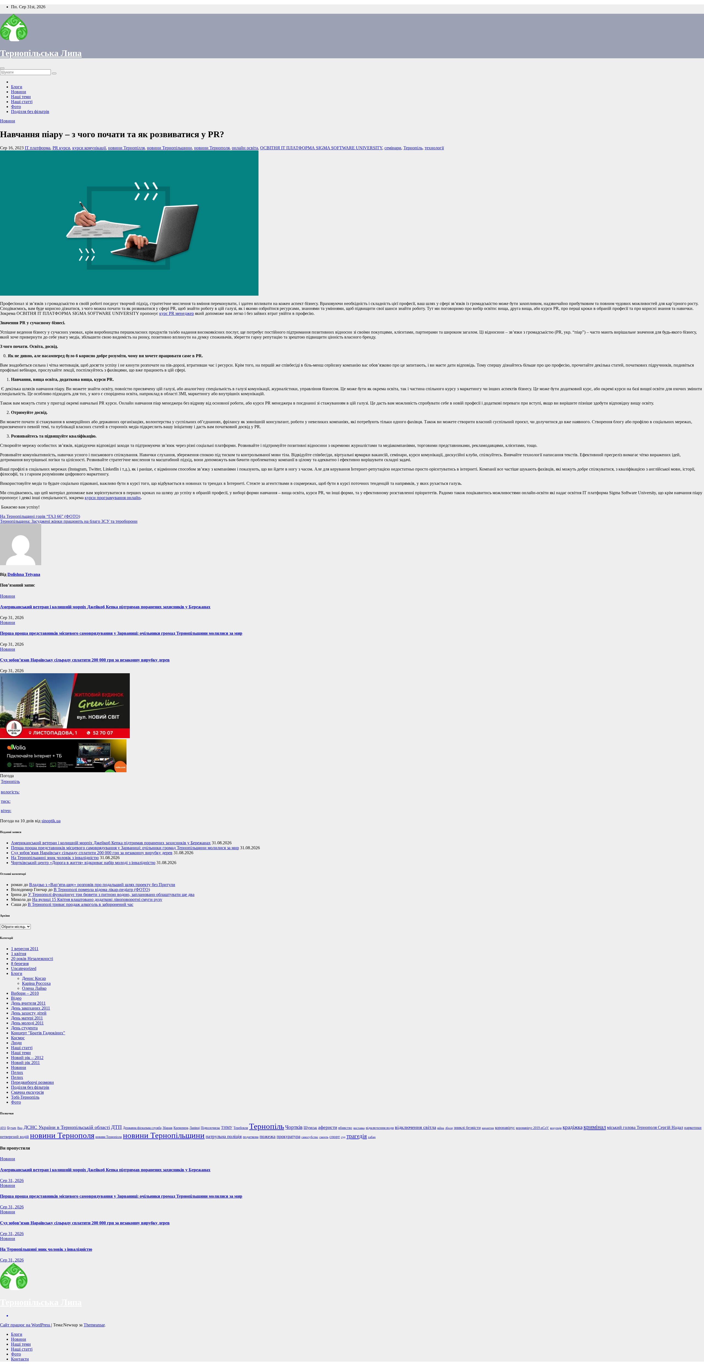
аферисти (327, 1127)
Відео (16, 998)
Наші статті (21, 101)
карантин (488, 1127)
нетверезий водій (14, 1137)
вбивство (345, 1128)
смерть (323, 1137)
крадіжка (572, 1127)
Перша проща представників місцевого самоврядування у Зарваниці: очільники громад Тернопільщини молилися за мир (121, 633)
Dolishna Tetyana (23, 574)
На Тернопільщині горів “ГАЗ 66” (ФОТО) (40, 516)
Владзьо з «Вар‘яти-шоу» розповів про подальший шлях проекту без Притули (102, 884)
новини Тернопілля (126, 147)
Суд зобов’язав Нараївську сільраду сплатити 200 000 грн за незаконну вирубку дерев (85, 660)
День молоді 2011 (27, 1023)
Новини (18, 91)
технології (434, 147)
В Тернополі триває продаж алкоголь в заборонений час (80, 904)
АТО (3, 1127)
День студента (24, 1028)
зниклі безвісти (467, 1127)
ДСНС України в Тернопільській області (67, 1127)
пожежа (268, 1136)
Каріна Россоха (36, 983)
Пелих (17, 1072)
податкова (250, 1137)
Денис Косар (34, 978)
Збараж (167, 1127)
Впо (20, 1127)
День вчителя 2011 (28, 1003)
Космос (18, 1037)
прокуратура (288, 1136)
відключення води (380, 1128)
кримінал (595, 1127)
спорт (334, 1136)
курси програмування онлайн (113, 497)
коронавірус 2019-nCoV (532, 1127)
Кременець (181, 1128)
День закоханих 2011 (30, 1008)
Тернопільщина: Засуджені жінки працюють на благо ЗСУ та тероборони (69, 521)
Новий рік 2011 (25, 1062)
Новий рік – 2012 (27, 1057)
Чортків (293, 1127)
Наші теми (21, 96)
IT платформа (37, 147)
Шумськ (310, 1127)
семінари (392, 147)
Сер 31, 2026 (12, 1180)
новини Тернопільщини (169, 147)
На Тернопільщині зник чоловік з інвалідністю (55, 857)
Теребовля (240, 1128)
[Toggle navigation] (2, 68)
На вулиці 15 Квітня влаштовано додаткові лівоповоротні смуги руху (97, 899)
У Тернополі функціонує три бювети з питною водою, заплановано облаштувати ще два (111, 894)
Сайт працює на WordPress (25, 1325)
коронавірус (505, 1127)
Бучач (11, 1128)
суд (343, 1137)
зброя (449, 1127)
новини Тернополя (212, 147)
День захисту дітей (28, 1013)
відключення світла (415, 1127)
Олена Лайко (34, 988)
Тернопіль (412, 147)
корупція (556, 1127)
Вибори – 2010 (25, 993)
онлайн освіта (245, 147)
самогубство (309, 1137)
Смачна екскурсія (27, 1092)
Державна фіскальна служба (142, 1128)
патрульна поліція (224, 1136)
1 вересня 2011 (24, 948)
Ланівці (194, 1128)
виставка (359, 1127)
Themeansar (94, 1325)
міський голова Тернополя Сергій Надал (645, 1127)
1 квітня (18, 953)
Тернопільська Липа (41, 53)
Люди (16, 1042)
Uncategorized (23, 968)
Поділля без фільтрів (30, 111)
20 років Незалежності (32, 958)
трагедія (356, 1136)
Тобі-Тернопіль (25, 1097)
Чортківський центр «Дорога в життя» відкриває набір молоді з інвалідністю (83, 862)
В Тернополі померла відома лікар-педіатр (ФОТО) (102, 889)
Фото (16, 106)
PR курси (61, 147)
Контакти (20, 1359)
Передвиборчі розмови (32, 1082)
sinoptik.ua (51, 820)
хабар (372, 1137)
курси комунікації (89, 147)
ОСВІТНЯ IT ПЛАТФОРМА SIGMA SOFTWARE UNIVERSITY (321, 147)
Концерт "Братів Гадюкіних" (38, 1032)
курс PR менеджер (176, 313)
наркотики (693, 1127)
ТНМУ (226, 1127)
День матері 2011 (27, 1018)
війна (440, 1127)
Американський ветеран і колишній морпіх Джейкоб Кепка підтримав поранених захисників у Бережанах (105, 606)
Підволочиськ (210, 1127)
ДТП (116, 1127)
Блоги (16, 86)
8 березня (20, 963)
